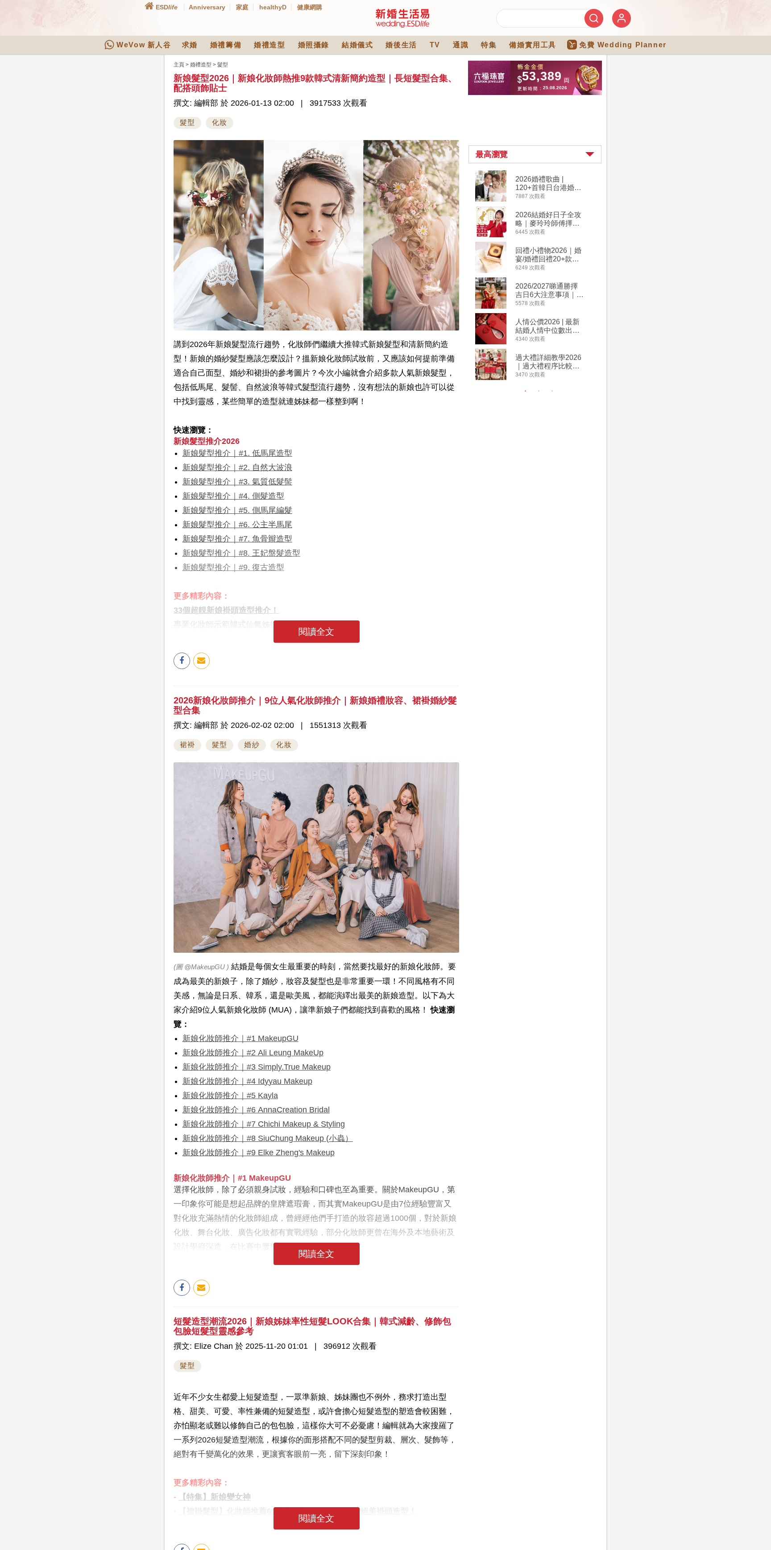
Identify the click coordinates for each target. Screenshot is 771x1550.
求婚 (190, 45)
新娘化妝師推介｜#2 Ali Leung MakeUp (252, 1052)
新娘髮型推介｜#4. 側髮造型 (233, 496)
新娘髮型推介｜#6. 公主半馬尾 (237, 524)
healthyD (272, 7)
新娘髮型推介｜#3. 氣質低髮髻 (237, 481)
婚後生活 (401, 45)
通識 (460, 45)
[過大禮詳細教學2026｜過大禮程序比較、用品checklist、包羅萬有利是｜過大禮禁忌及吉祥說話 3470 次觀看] (490, 378)
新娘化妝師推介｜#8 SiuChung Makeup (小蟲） (267, 1138)
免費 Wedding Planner (623, 45)
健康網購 (309, 7)
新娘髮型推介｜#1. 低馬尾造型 (237, 453)
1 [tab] (525, 391)
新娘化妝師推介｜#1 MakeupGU (240, 1038)
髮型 (222, 65)
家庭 (242, 7)
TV (435, 45)
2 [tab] (539, 391)
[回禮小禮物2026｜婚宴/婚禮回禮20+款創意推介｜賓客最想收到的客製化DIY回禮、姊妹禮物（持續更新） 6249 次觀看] (490, 271)
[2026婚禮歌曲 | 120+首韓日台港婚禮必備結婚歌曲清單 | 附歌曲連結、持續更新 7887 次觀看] (490, 200)
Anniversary (207, 7)
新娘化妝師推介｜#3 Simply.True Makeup (256, 1066)
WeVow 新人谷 (143, 45)
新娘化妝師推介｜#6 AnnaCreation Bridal (256, 1109)
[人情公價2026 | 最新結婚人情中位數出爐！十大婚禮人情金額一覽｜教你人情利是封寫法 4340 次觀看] (490, 342)
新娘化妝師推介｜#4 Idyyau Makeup (247, 1081)
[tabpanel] (542, 276)
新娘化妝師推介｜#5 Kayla (230, 1095)
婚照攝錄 (313, 45)
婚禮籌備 (225, 45)
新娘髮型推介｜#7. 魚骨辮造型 (237, 538)
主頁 (179, 65)
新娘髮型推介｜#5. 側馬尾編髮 (237, 510)
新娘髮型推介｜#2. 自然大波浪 (237, 467)
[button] (534, 154)
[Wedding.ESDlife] (402, 26)
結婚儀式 (357, 45)
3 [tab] (552, 391)
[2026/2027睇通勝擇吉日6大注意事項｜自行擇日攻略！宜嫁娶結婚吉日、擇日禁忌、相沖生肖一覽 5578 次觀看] (490, 307)
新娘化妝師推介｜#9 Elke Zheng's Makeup (258, 1152)
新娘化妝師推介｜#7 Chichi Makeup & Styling (263, 1124)
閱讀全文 (316, 632)
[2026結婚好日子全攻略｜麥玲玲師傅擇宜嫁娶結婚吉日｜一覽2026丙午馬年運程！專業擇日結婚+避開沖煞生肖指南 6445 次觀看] (490, 235)
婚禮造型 (269, 45)
